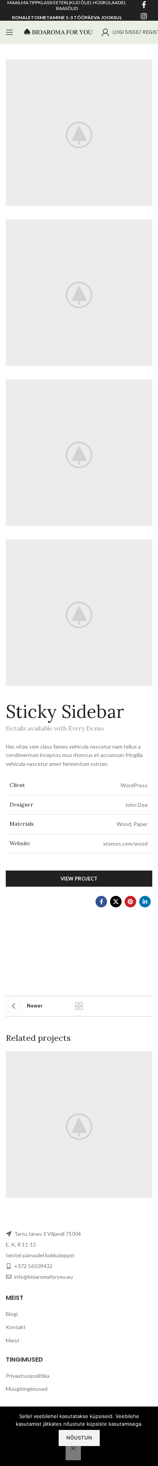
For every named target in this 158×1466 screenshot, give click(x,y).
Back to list (79, 1006)
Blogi (12, 1314)
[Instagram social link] (143, 16)
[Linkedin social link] (145, 901)
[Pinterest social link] (130, 901)
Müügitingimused (27, 1388)
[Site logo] (57, 31)
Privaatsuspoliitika (27, 1375)
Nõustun (79, 1438)
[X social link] (116, 901)
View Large (145, 1058)
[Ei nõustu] (73, 1452)
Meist (13, 1340)
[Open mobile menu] (9, 32)
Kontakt (16, 1327)
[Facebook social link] (101, 901)
